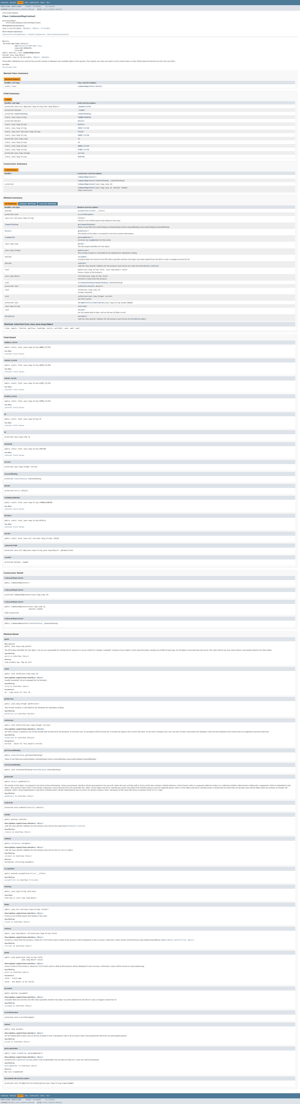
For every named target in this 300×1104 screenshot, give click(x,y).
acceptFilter (83, 211)
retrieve (81, 276)
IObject (35, 28)
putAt (80, 270)
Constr (24, 9)
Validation (9, 316)
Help (48, 2)
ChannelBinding (20, 114)
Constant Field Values (14, 354)
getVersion (82, 250)
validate (81, 316)
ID (79, 142)
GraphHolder (10, 237)
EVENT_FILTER (83, 128)
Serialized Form (9, 67)
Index (42, 2)
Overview (4, 2)
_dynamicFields (84, 106)
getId (80, 244)
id (79, 139)
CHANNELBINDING (84, 117)
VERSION (81, 157)
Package (13, 2)
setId (80, 290)
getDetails (82, 231)
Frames (28, 6)
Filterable (45, 28)
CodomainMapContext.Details (90, 86)
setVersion (82, 296)
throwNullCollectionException (91, 303)
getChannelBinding (86, 224)
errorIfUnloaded (85, 214)
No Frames (37, 6)
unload (80, 310)
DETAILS (81, 124)
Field (17, 9)
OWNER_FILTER (83, 146)
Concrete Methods (47, 204)
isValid (81, 263)
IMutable (26, 28)
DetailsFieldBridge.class (30, 46)
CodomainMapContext (86, 177)
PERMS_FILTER (83, 150)
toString (81, 306)
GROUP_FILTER (83, 135)
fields (80, 218)
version (81, 153)
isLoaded (81, 257)
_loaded (81, 110)
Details (17, 121)
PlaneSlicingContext (36, 34)
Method (31, 9)
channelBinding (84, 114)
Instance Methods (27, 204)
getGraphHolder (84, 237)
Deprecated (34, 2)
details (81, 121)
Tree (26, 2)
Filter (93, 211)
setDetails (82, 286)
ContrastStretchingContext (14, 34)
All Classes (50, 6)
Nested (11, 9)
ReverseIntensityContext (58, 34)
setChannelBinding (86, 283)
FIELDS (80, 132)
